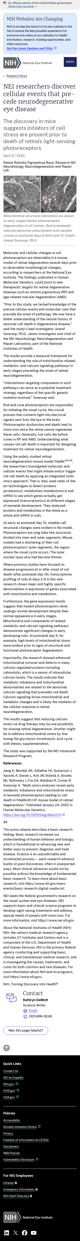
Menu (70, 61)
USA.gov (9, 1097)
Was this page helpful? (25, 1030)
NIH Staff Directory (16, 1196)
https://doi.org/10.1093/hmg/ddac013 (32, 815)
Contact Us (10, 1071)
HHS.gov (9, 1090)
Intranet (8, 1183)
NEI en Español (13, 1077)
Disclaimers (11, 1146)
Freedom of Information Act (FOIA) (26, 1140)
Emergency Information (19, 1189)
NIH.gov (8, 1084)
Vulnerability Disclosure (18, 1159)
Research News (16, 76)
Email (33, 1011)
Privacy (8, 1133)
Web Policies (11, 1153)
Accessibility (11, 1120)
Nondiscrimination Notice (20, 1127)
